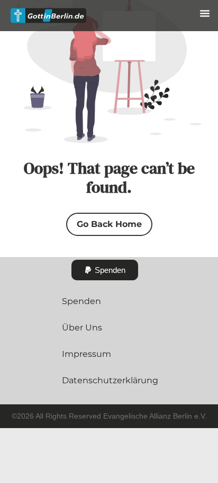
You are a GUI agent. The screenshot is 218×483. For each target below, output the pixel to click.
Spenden (81, 301)
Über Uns (82, 328)
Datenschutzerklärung (110, 380)
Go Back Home (109, 224)
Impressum (86, 354)
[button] (205, 13)
